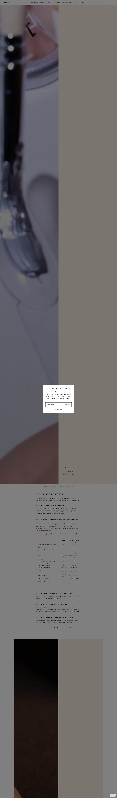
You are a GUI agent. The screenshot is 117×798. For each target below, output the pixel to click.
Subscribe (67, 404)
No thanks (58, 409)
